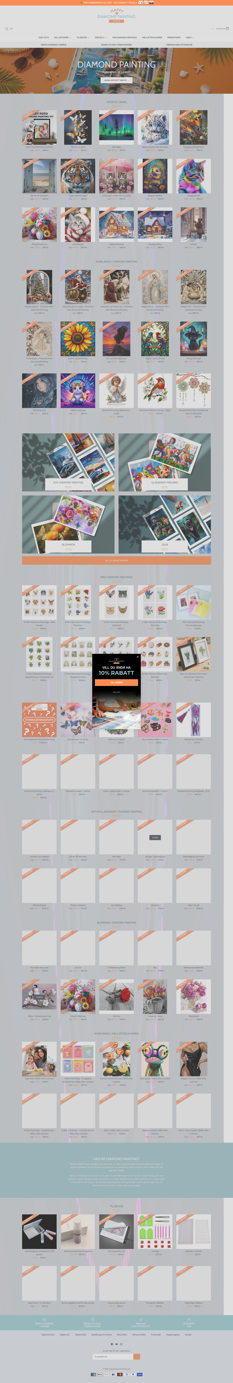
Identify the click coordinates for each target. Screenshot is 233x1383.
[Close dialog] (137, 657)
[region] (116, 3)
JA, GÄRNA (116, 682)
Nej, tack (116, 692)
